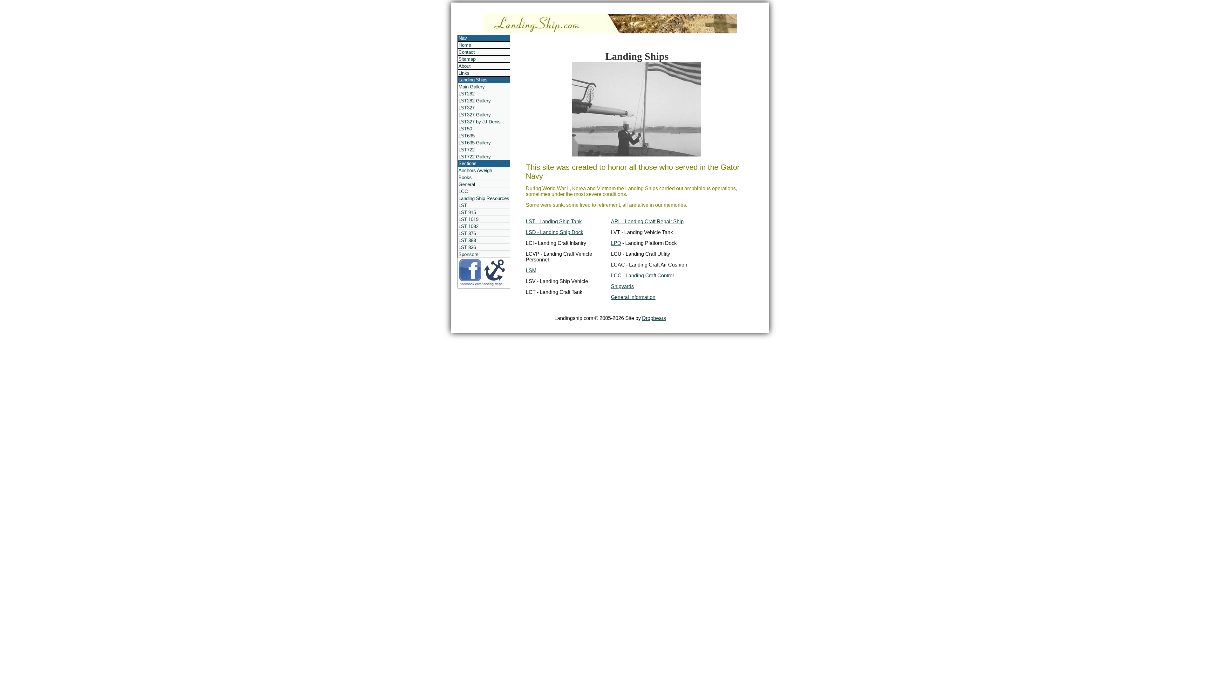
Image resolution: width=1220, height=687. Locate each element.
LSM (531, 270)
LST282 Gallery (474, 100)
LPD (616, 243)
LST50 (465, 128)
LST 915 (467, 212)
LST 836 (467, 247)
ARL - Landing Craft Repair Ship (647, 221)
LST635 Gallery (474, 142)
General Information (633, 297)
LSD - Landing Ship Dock (554, 232)
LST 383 (467, 240)
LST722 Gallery (474, 156)
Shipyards (622, 286)
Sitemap (467, 59)
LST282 (466, 93)
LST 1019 (468, 219)
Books (465, 177)
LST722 (466, 149)
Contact (466, 52)
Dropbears (654, 318)
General (466, 184)
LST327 (466, 107)
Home (464, 45)
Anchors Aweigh (475, 170)
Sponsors (468, 254)
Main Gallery (471, 86)
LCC (463, 191)
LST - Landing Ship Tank (554, 221)
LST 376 (467, 233)
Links (464, 73)
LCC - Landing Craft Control (642, 275)
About (464, 66)
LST (462, 205)
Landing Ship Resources (483, 198)
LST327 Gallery (474, 114)
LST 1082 (468, 226)
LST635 (466, 135)
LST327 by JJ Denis (479, 121)
